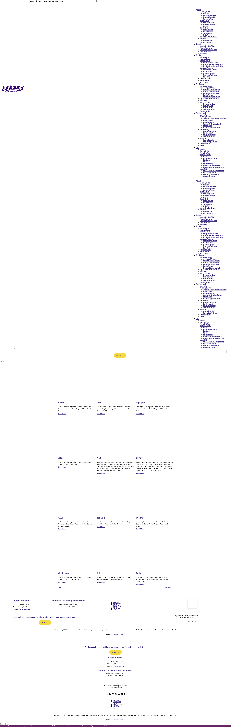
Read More (62, 414)
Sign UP (45, 622)
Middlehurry (63, 573)
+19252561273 (24, 609)
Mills (99, 573)
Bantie (61, 402)
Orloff (99, 402)
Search (16, 349)
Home (2, 361)
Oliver (138, 457)
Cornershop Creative (119, 635)
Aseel (60, 517)
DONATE (120, 355)
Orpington (140, 402)
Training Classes (49, 1)
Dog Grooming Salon (36, 1)
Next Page (169, 587)
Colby (138, 573)
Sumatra (101, 517)
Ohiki (60, 457)
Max (99, 457)
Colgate (139, 517)
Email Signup (59, 1)
